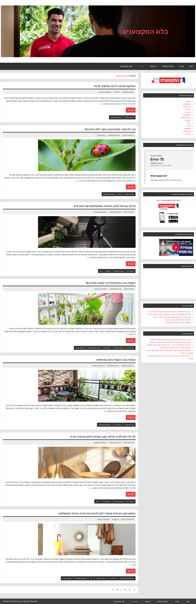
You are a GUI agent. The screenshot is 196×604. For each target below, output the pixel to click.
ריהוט (98, 501)
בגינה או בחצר (129, 117)
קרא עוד (131, 110)
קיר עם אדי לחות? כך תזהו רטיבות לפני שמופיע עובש (171, 339)
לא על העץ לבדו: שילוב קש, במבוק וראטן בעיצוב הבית (103, 436)
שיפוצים (187, 128)
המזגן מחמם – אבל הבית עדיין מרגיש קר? (175, 347)
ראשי (191, 66)
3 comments (101, 135)
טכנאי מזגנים (186, 117)
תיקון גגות (187, 131)
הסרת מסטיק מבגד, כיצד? (175, 320)
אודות (181, 66)
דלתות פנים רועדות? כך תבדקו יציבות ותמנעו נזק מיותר (170, 342)
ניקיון (189, 123)
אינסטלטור (186, 104)
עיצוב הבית (106, 348)
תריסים (188, 134)
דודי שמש (187, 107)
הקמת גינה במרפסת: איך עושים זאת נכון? (111, 283)
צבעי (189, 126)
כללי (119, 194)
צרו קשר (153, 66)
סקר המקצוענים (126, 66)
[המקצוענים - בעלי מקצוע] (168, 84)
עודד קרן (117, 92)
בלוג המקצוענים (145, 31)
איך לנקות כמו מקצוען (127, 578)
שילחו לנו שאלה (168, 66)
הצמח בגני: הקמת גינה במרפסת (116, 360)
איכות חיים (130, 271)
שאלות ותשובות (116, 117)
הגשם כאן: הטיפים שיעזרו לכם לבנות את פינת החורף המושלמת (97, 513)
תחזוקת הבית (80, 348)
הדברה (188, 109)
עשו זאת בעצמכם (109, 194)
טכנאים (188, 120)
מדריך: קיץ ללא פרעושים (175, 322)
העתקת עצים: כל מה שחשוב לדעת (115, 86)
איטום (188, 101)
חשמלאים (187, 115)
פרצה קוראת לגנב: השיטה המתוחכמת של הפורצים (105, 206)
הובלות (188, 112)
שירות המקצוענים (114, 135)
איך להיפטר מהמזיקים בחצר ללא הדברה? (110, 129)
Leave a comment (105, 92)
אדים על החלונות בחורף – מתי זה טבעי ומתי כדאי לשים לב (168, 345)
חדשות (108, 271)
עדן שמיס (115, 519)
